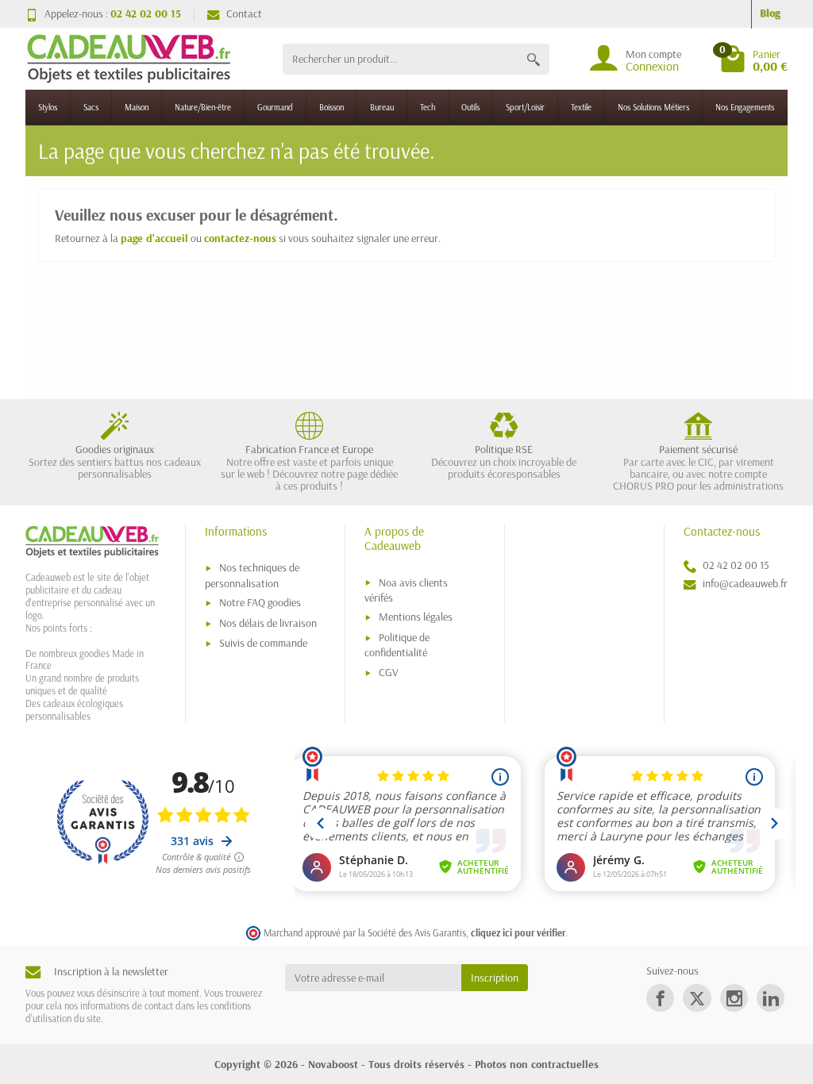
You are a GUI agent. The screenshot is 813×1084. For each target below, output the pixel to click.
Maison (136, 107)
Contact (244, 13)
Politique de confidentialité (397, 644)
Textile (581, 107)
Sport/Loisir (525, 107)
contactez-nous (240, 238)
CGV (389, 672)
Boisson (331, 107)
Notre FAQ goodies (260, 602)
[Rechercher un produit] (533, 59)
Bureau (382, 107)
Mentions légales (416, 616)
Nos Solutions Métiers (653, 107)
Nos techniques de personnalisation (252, 575)
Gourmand (275, 107)
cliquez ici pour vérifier (518, 932)
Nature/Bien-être (203, 107)
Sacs (90, 107)
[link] (660, 998)
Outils (470, 107)
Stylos (47, 107)
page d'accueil (154, 238)
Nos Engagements (744, 107)
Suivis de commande (263, 643)
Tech (427, 107)
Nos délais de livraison (268, 623)
